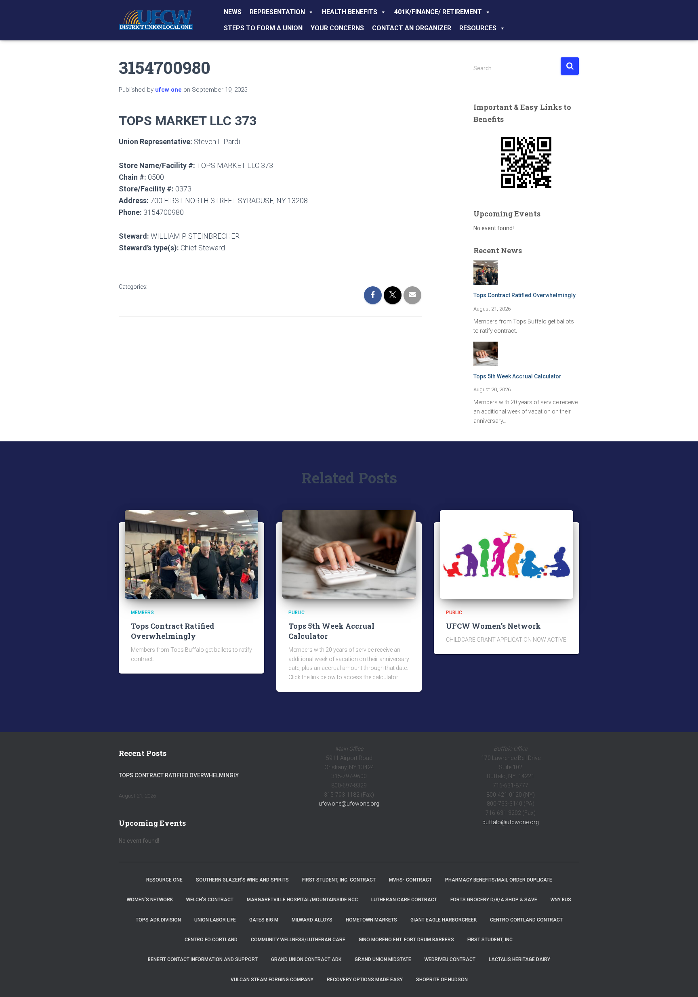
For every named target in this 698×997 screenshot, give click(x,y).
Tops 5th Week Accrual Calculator (517, 376)
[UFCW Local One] (156, 20)
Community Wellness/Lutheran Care (298, 939)
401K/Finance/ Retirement (438, 12)
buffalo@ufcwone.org (510, 822)
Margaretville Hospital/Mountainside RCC (302, 900)
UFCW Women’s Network (493, 626)
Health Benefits (349, 12)
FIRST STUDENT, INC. (490, 939)
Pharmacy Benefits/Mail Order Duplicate (498, 880)
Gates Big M (263, 920)
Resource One (164, 880)
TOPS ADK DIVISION (158, 920)
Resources (477, 28)
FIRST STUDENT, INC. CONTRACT (339, 880)
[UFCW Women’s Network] (506, 554)
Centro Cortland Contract (526, 920)
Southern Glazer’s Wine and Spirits (242, 880)
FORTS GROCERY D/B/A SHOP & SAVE (493, 900)
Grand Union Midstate (383, 959)
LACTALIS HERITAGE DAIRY (519, 959)
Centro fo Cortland (211, 939)
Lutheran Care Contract (404, 900)
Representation (277, 12)
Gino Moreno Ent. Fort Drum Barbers (406, 939)
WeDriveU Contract (450, 959)
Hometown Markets (371, 920)
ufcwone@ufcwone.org (349, 803)
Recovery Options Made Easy (365, 979)
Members (142, 612)
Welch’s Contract (209, 900)
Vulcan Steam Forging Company (272, 979)
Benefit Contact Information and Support (203, 959)
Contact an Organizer (411, 28)
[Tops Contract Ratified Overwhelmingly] (191, 554)
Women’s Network (150, 900)
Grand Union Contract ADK (306, 959)
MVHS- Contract (410, 880)
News (233, 12)
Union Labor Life (215, 920)
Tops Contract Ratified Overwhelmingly (524, 295)
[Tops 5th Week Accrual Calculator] (349, 554)
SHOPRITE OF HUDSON (442, 979)
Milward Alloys (312, 920)
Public (296, 612)
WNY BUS (561, 900)
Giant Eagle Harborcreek (443, 920)
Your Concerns (337, 28)
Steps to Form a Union (263, 28)
